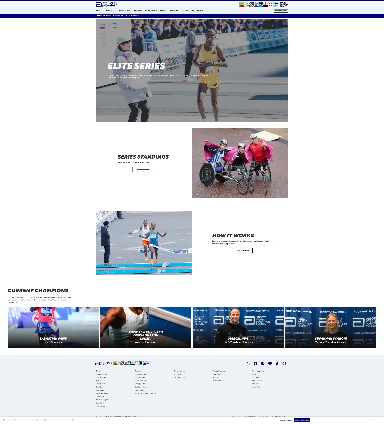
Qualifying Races (141, 387)
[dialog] (192, 420)
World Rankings (141, 380)
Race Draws (100, 406)
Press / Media (257, 380)
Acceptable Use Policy (280, 417)
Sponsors (255, 377)
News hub (217, 374)
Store (254, 374)
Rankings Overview (142, 374)
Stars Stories (100, 387)
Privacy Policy (237, 417)
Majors (98, 380)
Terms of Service (250, 417)
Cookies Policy (264, 417)
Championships (140, 384)
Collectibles (100, 396)
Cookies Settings (286, 420)
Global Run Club (180, 377)
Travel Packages (102, 400)
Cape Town (100, 403)
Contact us (256, 387)
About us (255, 384)
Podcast (216, 377)
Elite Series (178, 374)
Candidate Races (102, 393)
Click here (52, 300)
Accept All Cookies (302, 420)
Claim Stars (100, 390)
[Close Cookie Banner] (375, 420)
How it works (101, 377)
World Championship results (145, 393)
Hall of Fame (100, 384)
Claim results (139, 390)
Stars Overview (101, 374)
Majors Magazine (219, 380)
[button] (99, 11)
